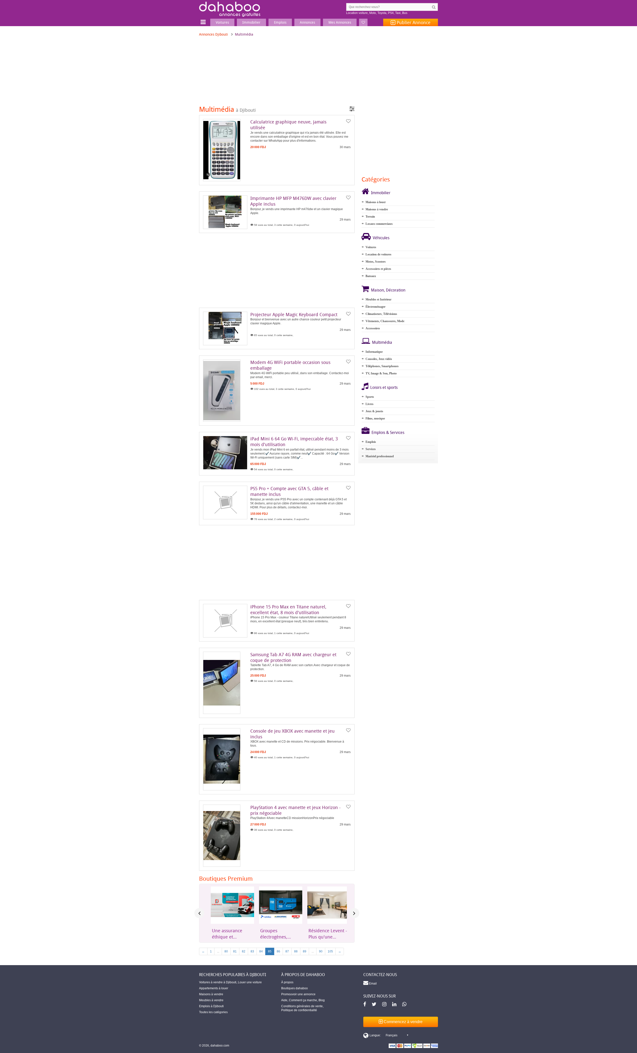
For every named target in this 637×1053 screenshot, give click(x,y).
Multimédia (382, 342)
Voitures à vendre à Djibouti (217, 982)
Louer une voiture (250, 982)
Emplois (371, 442)
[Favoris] (363, 22)
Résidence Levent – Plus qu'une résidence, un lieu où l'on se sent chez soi (325, 934)
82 (243, 951)
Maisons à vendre (377, 209)
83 (252, 951)
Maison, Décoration (388, 290)
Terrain (370, 216)
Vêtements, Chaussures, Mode (385, 321)
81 (235, 951)
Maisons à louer (376, 202)
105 (330, 951)
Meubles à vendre (211, 1000)
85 (269, 951)
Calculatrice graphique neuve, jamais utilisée (288, 124)
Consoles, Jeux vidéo (379, 359)
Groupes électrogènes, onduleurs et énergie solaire (272, 934)
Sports (370, 397)
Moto (372, 13)
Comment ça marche (303, 1000)
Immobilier (380, 192)
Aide (284, 1000)
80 (226, 951)
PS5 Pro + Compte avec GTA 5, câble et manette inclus (289, 491)
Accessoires (373, 328)
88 (296, 951)
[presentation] (199, 913)
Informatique (374, 351)
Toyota (381, 13)
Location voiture (357, 13)
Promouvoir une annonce (298, 994)
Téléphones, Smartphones (382, 366)
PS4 (391, 13)
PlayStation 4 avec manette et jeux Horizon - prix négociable (295, 810)
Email (372, 983)
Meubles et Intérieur (378, 299)
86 (278, 951)
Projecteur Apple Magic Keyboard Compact (293, 314)
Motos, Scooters (376, 261)
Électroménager (375, 306)
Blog (321, 1000)
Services (371, 449)
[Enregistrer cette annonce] (348, 121)
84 (261, 951)
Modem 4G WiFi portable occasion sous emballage (290, 365)
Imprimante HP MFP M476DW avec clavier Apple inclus (293, 201)
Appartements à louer (213, 988)
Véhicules (381, 237)
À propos (287, 982)
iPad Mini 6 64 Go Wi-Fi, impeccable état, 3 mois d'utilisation (294, 441)
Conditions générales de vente (302, 1006)
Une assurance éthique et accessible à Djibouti (223, 934)
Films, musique (375, 418)
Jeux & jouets (374, 411)
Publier (412, 22)
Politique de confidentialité (299, 1010)
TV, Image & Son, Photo (381, 373)
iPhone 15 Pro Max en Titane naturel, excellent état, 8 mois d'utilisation (288, 609)
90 (320, 951)
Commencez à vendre (403, 1022)
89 (304, 951)
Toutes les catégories (213, 1012)
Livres (369, 404)
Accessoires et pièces (378, 269)
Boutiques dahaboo (294, 988)
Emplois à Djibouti (211, 1006)
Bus (404, 13)
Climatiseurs (374, 314)
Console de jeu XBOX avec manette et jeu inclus (292, 734)
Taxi (398, 13)
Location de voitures (378, 254)
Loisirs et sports (384, 387)
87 (287, 951)
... (218, 951)
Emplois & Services (388, 432)
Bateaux (371, 276)
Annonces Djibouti (213, 34)
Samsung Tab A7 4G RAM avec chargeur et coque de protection (293, 657)
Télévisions (390, 314)
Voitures (371, 247)
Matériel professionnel (380, 456)
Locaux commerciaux (379, 224)
